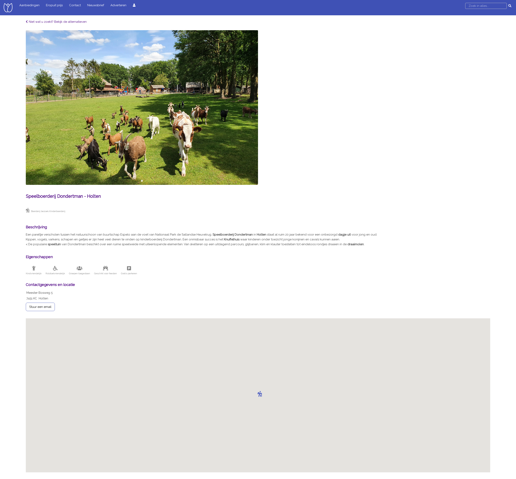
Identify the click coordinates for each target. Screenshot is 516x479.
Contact (75, 5)
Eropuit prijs (54, 5)
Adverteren (118, 5)
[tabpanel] (142, 107)
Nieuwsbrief (95, 5)
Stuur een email (40, 307)
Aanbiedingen (29, 5)
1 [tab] (142, 181)
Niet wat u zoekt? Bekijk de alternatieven (58, 22)
